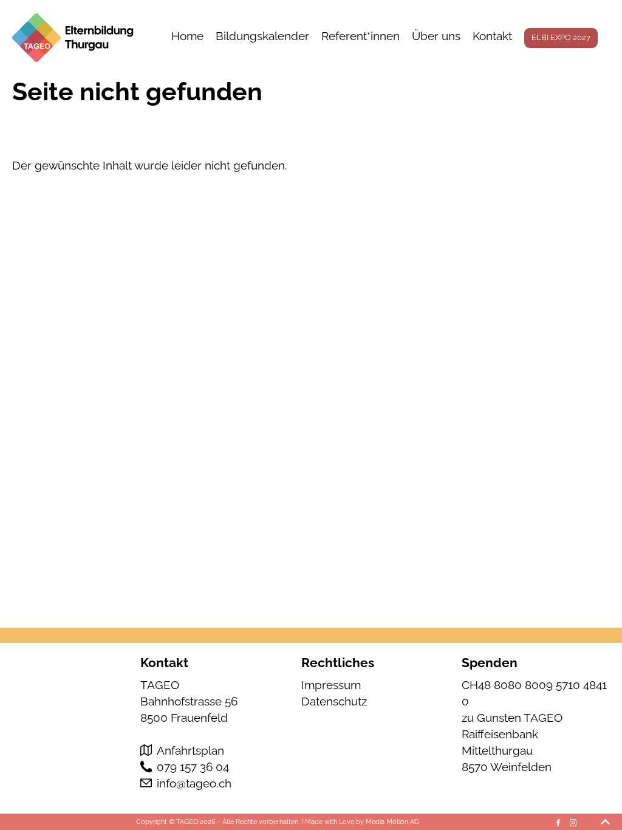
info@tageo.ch (194, 783)
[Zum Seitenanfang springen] (605, 822)
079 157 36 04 (193, 766)
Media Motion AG (392, 821)
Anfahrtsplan (190, 750)
